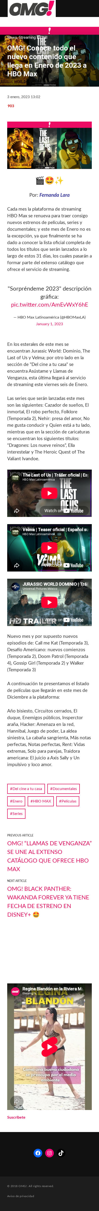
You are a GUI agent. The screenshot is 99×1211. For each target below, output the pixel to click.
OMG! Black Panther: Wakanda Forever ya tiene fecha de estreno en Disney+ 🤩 (48, 902)
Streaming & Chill (33, 37)
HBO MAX (42, 801)
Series (17, 814)
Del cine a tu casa (27, 789)
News (12, 37)
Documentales (65, 789)
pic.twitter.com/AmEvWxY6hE (49, 305)
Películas (69, 801)
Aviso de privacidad (20, 1196)
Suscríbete (16, 1117)
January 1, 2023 (49, 324)
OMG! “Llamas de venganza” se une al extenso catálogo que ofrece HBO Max (49, 856)
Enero (17, 801)
